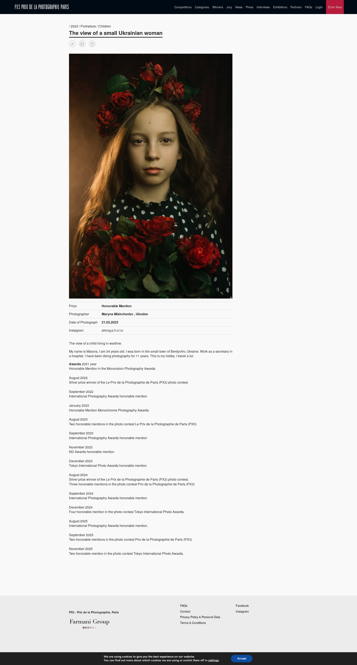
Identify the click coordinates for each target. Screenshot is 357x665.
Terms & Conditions (193, 623)
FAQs (308, 7)
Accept (241, 658)
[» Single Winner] (42, 7)
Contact (185, 611)
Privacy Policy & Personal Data (200, 617)
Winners (217, 7)
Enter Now (335, 7)
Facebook (242, 605)
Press (249, 7)
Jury (229, 7)
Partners (296, 7)
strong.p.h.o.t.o (112, 330)
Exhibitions (280, 7)
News (239, 7)
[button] (72, 43)
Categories (202, 7)
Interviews (263, 7)
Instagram (242, 611)
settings (213, 660)
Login (319, 7)
